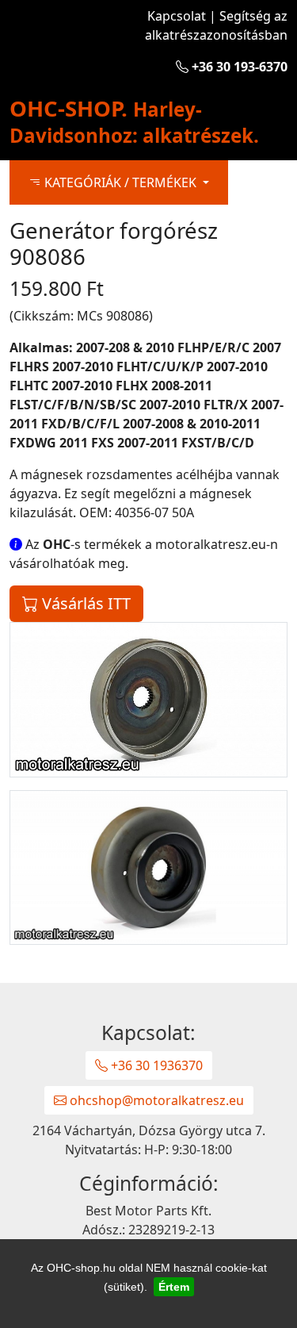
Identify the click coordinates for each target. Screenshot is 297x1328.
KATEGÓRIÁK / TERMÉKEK (120, 182)
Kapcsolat (176, 16)
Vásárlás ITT (84, 603)
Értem (173, 1286)
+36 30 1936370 (155, 1065)
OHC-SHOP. (134, 120)
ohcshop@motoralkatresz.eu (155, 1100)
